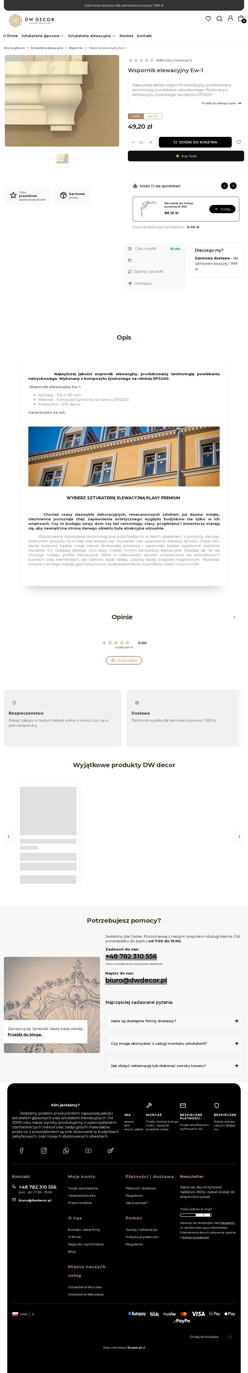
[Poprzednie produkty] (9, 836)
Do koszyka (48, 880)
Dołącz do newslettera (203, 1215)
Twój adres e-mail (196, 1209)
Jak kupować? (137, 1203)
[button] (238, 142)
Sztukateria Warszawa (85, 1294)
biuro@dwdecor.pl (136, 980)
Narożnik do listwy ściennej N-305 (178, 205)
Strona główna (14, 48)
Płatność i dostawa (140, 1188)
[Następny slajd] (233, 185)
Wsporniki (76, 48)
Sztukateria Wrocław (85, 1287)
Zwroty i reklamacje (141, 1230)
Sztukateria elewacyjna (47, 48)
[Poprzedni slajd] (224, 185)
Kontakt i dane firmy (84, 1230)
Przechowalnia (80, 1203)
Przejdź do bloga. (25, 1034)
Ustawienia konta (82, 1195)
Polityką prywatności (195, 1237)
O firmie (74, 1237)
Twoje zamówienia (83, 1188)
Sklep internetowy (122, 1347)
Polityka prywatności (142, 1237)
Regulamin (134, 1195)
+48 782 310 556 (131, 956)
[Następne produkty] (239, 836)
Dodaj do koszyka (198, 142)
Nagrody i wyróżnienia (85, 1244)
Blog (72, 1251)
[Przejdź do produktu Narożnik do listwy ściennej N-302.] (48, 815)
